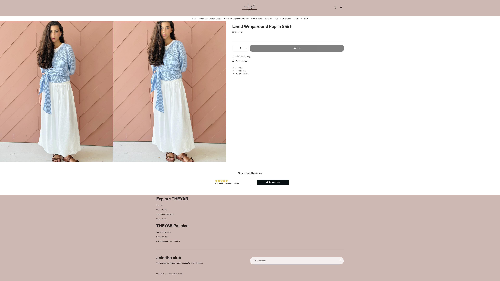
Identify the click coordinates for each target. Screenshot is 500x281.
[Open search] (335, 8)
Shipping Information (165, 214)
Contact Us (161, 219)
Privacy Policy (162, 237)
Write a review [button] (273, 182)
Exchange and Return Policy (168, 241)
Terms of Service (163, 232)
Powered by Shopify (176, 273)
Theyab (165, 273)
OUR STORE (161, 210)
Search (159, 205)
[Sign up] (340, 260)
